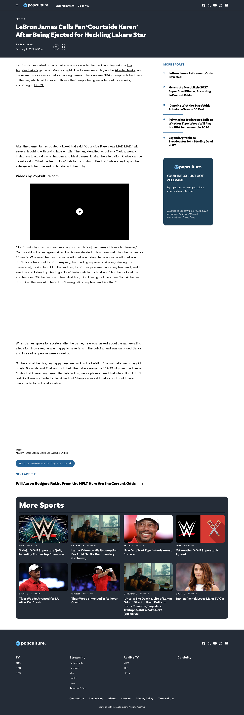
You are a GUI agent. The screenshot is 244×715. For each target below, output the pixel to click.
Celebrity (83, 5)
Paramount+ (76, 663)
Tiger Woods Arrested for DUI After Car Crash (39, 600)
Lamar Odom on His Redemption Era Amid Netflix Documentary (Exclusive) (94, 554)
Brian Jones (26, 44)
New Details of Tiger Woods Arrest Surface (148, 552)
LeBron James (39, 453)
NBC (18, 668)
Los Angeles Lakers (57, 453)
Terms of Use (188, 213)
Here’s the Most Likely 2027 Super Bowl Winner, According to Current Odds (190, 91)
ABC (18, 663)
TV (18, 657)
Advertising (96, 698)
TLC (126, 668)
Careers (126, 698)
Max (72, 673)
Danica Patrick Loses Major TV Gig (200, 598)
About (112, 698)
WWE (22, 545)
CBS (18, 673)
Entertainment (65, 5)
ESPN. (39, 85)
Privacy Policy (189, 217)
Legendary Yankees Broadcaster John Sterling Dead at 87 (191, 141)
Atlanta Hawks (125, 70)
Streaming (130, 593)
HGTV (127, 673)
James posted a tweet (54, 146)
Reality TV (131, 657)
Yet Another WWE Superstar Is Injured (197, 552)
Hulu (72, 683)
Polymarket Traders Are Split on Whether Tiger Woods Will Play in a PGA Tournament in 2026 (191, 123)
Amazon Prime (78, 688)
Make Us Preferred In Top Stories (44, 463)
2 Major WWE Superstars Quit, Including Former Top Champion (41, 552)
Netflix (73, 678)
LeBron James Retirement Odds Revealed (191, 75)
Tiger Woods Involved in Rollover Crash (94, 600)
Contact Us (77, 698)
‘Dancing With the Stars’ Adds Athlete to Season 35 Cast (189, 107)
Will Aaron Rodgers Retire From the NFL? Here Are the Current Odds (76, 483)
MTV (126, 663)
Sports (20, 18)
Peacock (74, 668)
